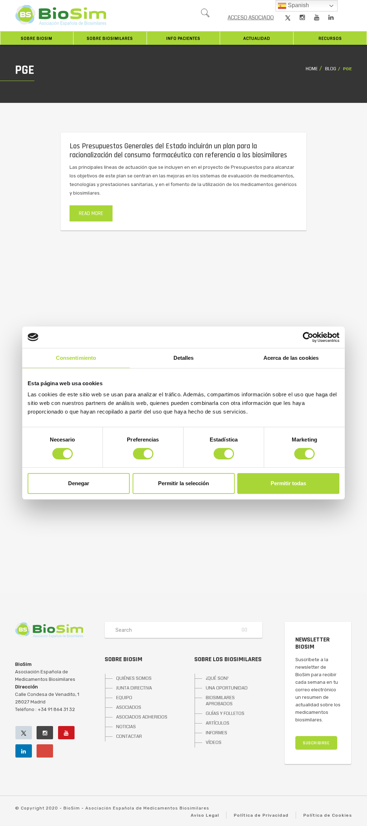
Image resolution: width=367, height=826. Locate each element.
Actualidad (256, 38)
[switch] (143, 453)
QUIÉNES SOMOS (134, 678)
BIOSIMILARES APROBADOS (220, 700)
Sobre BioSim (36, 38)
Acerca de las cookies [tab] (291, 358)
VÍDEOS (213, 742)
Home (312, 69)
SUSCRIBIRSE (316, 743)
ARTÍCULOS (217, 723)
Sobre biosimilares (110, 38)
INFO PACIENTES (183, 38)
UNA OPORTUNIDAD (227, 688)
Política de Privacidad (261, 815)
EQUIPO (124, 697)
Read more (91, 213)
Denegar (78, 483)
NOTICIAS (126, 727)
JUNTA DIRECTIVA (134, 688)
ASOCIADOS (128, 707)
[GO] (205, 14)
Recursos (330, 38)
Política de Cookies (327, 815)
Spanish (297, 5)
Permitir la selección (183, 483)
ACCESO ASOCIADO (251, 18)
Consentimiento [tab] (76, 358)
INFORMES (216, 733)
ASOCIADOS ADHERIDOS (141, 717)
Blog (330, 69)
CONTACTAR (129, 736)
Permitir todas (288, 483)
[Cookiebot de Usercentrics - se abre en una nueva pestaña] (308, 337)
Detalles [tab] (183, 358)
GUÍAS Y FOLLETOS (225, 713)
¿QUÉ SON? (217, 678)
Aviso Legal (205, 815)
